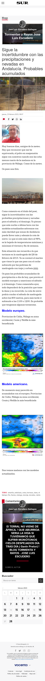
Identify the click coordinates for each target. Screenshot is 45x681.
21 (11, 616)
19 (40, 610)
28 (10, 621)
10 (28, 604)
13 (5, 610)
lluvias (13, 495)
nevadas (32, 495)
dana (36, 493)
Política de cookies (21, 676)
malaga (19, 495)
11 (34, 604)
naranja (25, 495)
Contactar (10, 671)
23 (22, 616)
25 (34, 616)
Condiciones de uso (29, 671)
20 (4, 616)
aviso (24, 493)
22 (16, 616)
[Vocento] (22, 665)
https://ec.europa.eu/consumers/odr (24, 659)
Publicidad (24, 673)
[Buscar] (40, 580)
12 (40, 604)
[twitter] (19, 650)
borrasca (30, 493)
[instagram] (24, 650)
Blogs (5, 18)
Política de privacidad (13, 673)
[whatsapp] (29, 650)
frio (9, 495)
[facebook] (15, 650)
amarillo (11, 493)
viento (38, 495)
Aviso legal (19, 671)
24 (28, 616)
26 (40, 616)
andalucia (18, 493)
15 (16, 610)
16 (22, 610)
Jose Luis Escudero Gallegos (22, 30)
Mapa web (32, 673)
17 (28, 610)
